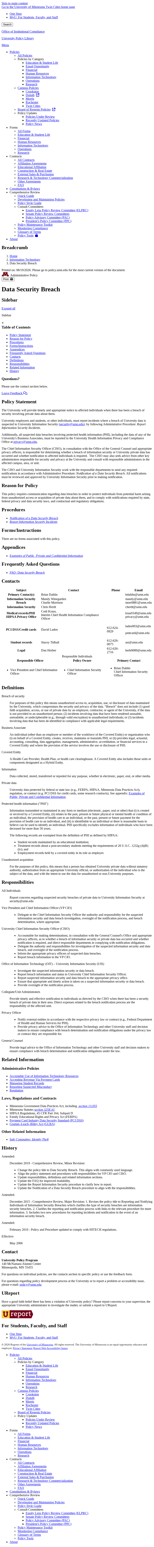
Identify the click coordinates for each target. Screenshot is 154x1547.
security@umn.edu (72, 424)
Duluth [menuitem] (30, 95)
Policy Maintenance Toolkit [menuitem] (35, 224)
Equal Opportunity (37, 1369)
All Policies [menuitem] (25, 55)
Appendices (17, 349)
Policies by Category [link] (31, 59)
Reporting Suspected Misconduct (31, 1087)
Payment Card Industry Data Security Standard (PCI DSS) (47, 1120)
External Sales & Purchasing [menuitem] (36, 174)
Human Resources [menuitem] (37, 73)
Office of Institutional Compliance (23, 31)
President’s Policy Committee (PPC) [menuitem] (48, 221)
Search (7, 24)
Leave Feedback (12, 393)
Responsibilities (19, 364)
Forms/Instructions (21, 346)
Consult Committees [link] (30, 206)
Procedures (17, 342)
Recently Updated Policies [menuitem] (42, 120)
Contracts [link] (16, 156)
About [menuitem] (14, 239)
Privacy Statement (22, 1348)
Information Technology (25, 259)
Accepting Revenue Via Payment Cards (35, 1079)
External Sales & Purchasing (36, 1477)
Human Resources (37, 1376)
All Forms (24, 1434)
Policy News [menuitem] (34, 124)
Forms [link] (14, 127)
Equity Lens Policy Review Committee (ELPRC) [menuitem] (57, 210)
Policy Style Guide (30, 1506)
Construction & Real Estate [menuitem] (35, 170)
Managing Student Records (27, 1083)
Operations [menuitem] (33, 80)
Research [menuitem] (31, 84)
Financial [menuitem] (31, 70)
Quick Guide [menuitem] (26, 196)
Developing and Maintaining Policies (41, 1502)
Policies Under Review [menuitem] (40, 116)
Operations (33, 1383)
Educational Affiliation (32, 1470)
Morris (30, 1401)
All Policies (25, 1358)
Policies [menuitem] (14, 52)
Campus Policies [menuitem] (28, 88)
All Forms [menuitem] (24, 131)
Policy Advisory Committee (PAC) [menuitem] (48, 217)
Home (13, 256)
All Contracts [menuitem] (26, 160)
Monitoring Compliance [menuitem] (33, 228)
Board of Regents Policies (34, 1412)
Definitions (17, 360)
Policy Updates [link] (27, 113)
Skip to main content (15, 3)
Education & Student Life (42, 1365)
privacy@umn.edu (25, 441)
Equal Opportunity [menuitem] (37, 66)
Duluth (30, 1398)
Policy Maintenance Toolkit (35, 1527)
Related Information (22, 367)
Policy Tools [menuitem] (25, 235)
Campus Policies (28, 1390)
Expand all (8, 308)
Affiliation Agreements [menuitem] (32, 163)
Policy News (34, 1426)
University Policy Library (18, 38)
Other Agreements (29, 1484)
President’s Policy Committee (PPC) (48, 1524)
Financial (31, 1372)
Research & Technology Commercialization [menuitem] (45, 178)
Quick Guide (26, 1498)
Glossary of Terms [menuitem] (29, 232)
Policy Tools (25, 1538)
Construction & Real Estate (35, 1473)
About (14, 1542)
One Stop (16, 13)
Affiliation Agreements (32, 1466)
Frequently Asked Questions (28, 353)
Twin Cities (33, 1408)
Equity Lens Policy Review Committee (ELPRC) (57, 1513)
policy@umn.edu (31, 1284)
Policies (14, 1354)
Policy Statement (20, 335)
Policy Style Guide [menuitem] (30, 203)
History (14, 371)
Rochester (32, 1405)
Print (6, 279)
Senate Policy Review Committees (47, 1516)
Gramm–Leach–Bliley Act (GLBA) (32, 1124)
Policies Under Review (40, 1419)
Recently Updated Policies (42, 1423)
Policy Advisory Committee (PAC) (48, 1520)
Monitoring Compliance (33, 1531)
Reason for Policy (21, 338)
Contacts (15, 356)
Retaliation (16, 1090)
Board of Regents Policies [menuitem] (34, 109)
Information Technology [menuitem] (41, 77)
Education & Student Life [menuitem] (42, 62)
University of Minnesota (40, 1344)
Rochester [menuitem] (32, 102)
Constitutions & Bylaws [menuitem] (25, 188)
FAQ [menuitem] (21, 185)
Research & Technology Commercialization (45, 1480)
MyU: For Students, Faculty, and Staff (34, 17)
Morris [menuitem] (30, 98)
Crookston (32, 1394)
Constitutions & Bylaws (25, 1491)
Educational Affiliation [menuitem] (32, 167)
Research (31, 1387)
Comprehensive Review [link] (25, 192)
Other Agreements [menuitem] (29, 181)
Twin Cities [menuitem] (33, 106)
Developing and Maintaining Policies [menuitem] (41, 199)
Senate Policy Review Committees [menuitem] (47, 214)
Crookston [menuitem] (32, 91)
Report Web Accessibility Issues (50, 1348)
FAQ (21, 1488)
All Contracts (26, 1462)
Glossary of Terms (29, 1534)
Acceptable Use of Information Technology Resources (44, 1076)
